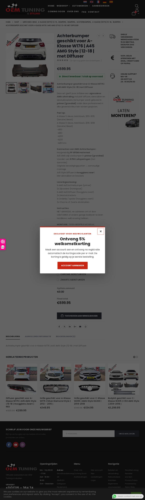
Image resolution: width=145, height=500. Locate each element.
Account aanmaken (72, 265)
